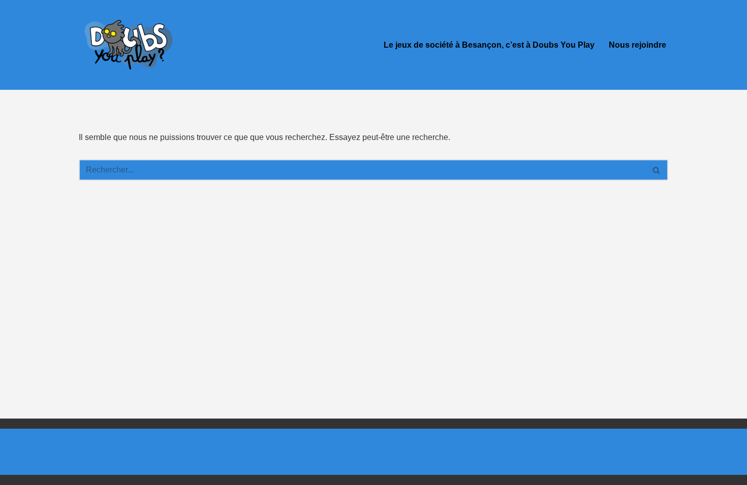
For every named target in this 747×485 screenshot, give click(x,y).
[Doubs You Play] (129, 45)
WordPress (172, 451)
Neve (88, 451)
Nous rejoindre (637, 45)
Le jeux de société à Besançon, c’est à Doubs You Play (489, 45)
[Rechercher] (656, 170)
